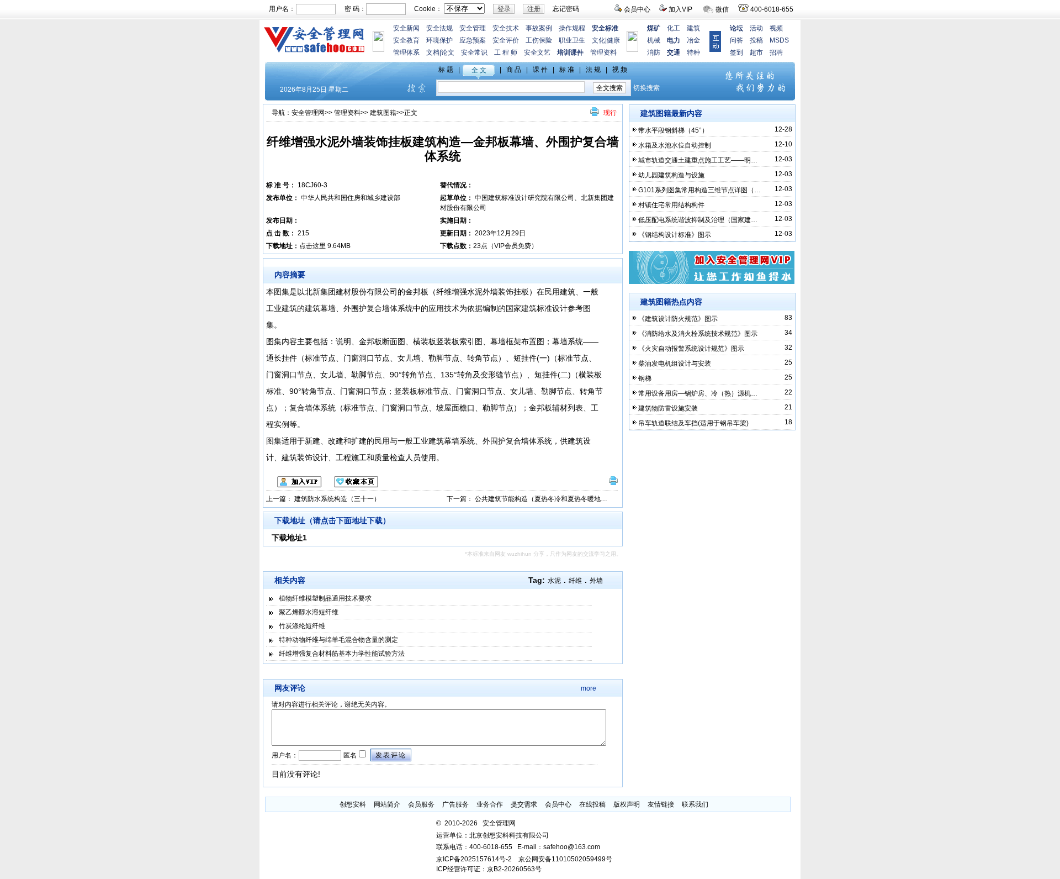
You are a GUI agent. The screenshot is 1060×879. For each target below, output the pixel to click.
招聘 (776, 52)
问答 (736, 40)
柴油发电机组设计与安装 (674, 363)
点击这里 (312, 246)
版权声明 (626, 804)
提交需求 (524, 804)
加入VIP (680, 9)
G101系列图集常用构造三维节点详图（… (699, 190)
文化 (598, 40)
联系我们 (695, 804)
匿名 (349, 755)
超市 (756, 52)
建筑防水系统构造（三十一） (337, 499)
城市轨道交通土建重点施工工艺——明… (697, 160)
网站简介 (387, 804)
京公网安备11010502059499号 (565, 859)
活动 (756, 28)
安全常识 (474, 52)
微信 (722, 9)
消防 (653, 52)
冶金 (693, 40)
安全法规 (439, 28)
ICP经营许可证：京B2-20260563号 (489, 869)
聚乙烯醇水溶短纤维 (308, 612)
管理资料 (603, 52)
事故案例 (539, 28)
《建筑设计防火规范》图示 (678, 319)
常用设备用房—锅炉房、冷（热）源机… (697, 393)
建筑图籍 (383, 113)
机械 (653, 40)
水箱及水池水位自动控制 (674, 145)
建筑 (693, 28)
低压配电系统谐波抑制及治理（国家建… (697, 220)
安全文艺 (537, 52)
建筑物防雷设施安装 (668, 408)
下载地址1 (289, 537)
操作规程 (572, 28)
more (588, 688)
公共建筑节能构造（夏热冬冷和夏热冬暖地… (541, 499)
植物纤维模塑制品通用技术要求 (325, 598)
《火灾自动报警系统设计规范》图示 (691, 348)
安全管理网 (308, 113)
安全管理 (472, 28)
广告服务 (455, 804)
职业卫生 (572, 40)
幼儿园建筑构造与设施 (671, 175)
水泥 (554, 581)
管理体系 (406, 52)
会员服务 (421, 804)
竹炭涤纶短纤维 (302, 626)
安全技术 (505, 28)
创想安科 (353, 804)
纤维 (575, 581)
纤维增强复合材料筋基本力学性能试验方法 (342, 653)
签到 (736, 52)
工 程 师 (505, 52)
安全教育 (406, 40)
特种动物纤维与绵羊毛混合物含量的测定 (338, 640)
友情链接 (661, 804)
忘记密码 (566, 9)
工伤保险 (539, 40)
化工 (673, 28)
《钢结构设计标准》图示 (674, 235)
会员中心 (637, 9)
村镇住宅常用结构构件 (671, 205)
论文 (447, 52)
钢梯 (644, 378)
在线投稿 (592, 804)
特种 (693, 52)
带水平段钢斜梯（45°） (673, 130)
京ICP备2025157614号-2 (474, 859)
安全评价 (505, 40)
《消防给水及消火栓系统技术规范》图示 (697, 334)
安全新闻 (406, 28)
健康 (613, 40)
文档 (432, 52)
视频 (776, 28)
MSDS (779, 40)
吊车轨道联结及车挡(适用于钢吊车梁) (693, 423)
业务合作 (489, 804)
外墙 (596, 581)
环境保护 (439, 40)
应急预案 (472, 40)
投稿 (756, 40)
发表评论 (390, 755)
